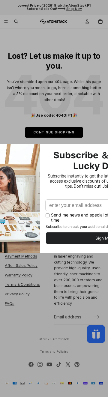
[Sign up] (97, 317)
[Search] (16, 21)
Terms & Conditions (22, 284)
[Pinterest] (77, 364)
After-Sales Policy (21, 266)
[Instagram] (40, 364)
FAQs (9, 303)
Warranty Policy (18, 275)
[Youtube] (49, 364)
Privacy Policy (17, 294)
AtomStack (60, 339)
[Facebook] (31, 364)
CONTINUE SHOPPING (54, 132)
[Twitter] (68, 364)
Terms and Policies (54, 352)
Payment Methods (21, 256)
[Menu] (6, 22)
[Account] (87, 21)
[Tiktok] (59, 364)
